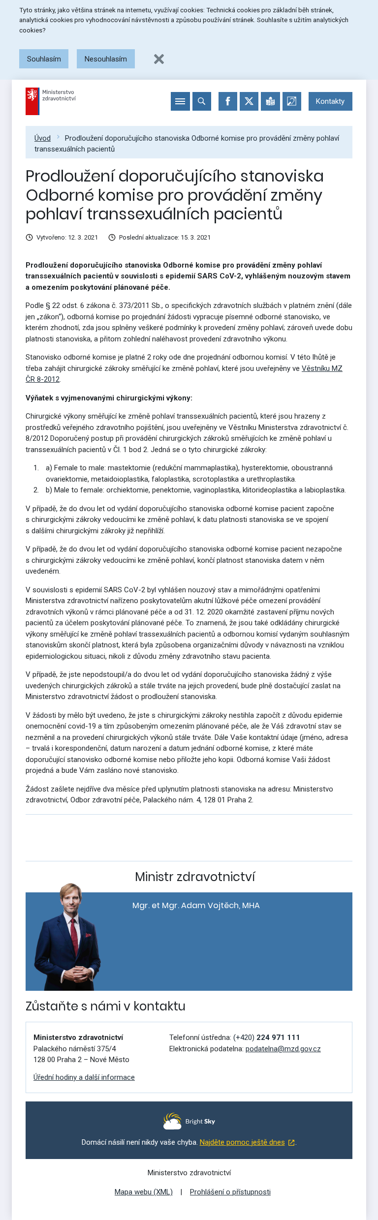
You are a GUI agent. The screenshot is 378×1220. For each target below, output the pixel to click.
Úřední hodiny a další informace (84, 1077)
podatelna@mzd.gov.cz (283, 1048)
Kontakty (330, 101)
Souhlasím (44, 59)
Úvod (42, 138)
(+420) (266, 1037)
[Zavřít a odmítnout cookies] (159, 59)
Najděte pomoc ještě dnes (242, 1142)
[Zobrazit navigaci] (180, 101)
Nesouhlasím (106, 59)
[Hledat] (201, 101)
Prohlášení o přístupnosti (230, 1192)
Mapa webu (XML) (144, 1192)
